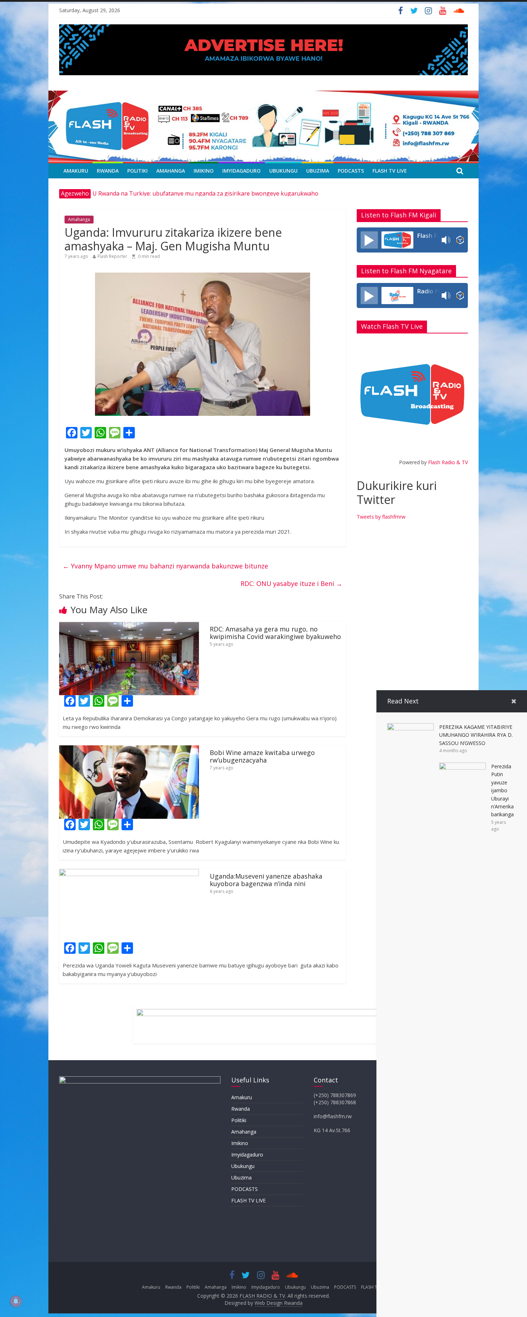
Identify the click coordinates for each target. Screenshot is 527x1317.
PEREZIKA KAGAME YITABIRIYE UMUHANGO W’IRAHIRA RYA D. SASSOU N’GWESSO (476, 735)
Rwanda (108, 170)
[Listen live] (369, 240)
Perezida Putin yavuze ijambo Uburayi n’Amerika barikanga (502, 790)
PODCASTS (351, 170)
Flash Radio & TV (448, 462)
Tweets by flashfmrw (381, 516)
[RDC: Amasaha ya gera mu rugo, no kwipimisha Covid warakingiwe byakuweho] (129, 626)
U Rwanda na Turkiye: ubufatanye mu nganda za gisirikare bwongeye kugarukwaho (205, 193)
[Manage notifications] (16, 1301)
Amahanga (170, 170)
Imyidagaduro (241, 170)
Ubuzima (317, 170)
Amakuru (75, 170)
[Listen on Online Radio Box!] (460, 240)
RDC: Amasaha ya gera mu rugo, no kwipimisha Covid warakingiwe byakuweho (275, 633)
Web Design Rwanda (279, 1302)
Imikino (204, 170)
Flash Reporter (112, 256)
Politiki (137, 170)
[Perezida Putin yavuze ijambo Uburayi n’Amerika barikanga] (462, 767)
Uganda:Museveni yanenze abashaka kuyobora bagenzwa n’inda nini (266, 880)
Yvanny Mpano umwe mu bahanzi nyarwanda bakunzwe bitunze (165, 566)
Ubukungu (283, 170)
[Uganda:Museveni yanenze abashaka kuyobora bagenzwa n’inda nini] (129, 873)
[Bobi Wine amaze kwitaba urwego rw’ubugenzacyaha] (129, 750)
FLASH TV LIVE (389, 170)
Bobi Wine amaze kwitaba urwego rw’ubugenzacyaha (262, 756)
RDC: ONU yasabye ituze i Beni (291, 583)
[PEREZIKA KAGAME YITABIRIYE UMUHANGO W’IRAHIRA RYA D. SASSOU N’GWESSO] (410, 727)
